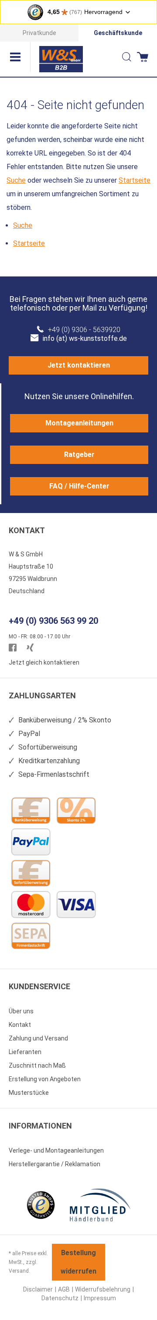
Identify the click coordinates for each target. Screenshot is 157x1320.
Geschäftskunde (118, 32)
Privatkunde (39, 32)
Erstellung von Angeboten (45, 1079)
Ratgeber (79, 454)
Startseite (134, 180)
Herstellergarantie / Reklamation (54, 1164)
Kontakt (20, 1024)
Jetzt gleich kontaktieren (44, 662)
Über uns (21, 1011)
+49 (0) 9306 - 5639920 (84, 330)
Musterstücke (29, 1092)
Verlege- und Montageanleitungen (56, 1150)
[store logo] (61, 59)
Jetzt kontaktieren (79, 365)
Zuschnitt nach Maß (37, 1065)
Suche (16, 180)
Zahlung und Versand (38, 1038)
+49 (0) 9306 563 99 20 (53, 621)
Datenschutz (59, 1298)
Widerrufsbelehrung (102, 1289)
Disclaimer (38, 1289)
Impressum (100, 1298)
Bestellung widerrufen (78, 1262)
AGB (64, 1289)
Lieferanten (25, 1051)
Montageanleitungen (79, 423)
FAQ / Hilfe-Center (79, 486)
